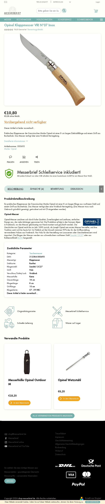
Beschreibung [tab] (15, 189)
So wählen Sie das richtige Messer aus (21, 468)
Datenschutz (60, 454)
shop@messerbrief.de (17, 434)
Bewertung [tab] (57, 189)
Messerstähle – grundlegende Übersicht (21, 472)
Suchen (64, 10)
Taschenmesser (35, 253)
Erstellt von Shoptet (93, 498)
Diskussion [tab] (77, 189)
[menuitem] (8, 19)
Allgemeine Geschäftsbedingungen (69, 444)
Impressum (58, 2)
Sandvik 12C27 (76, 235)
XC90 (20, 238)
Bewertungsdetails (35, 29)
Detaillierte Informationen (14, 141)
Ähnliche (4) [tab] (37, 189)
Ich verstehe (93, 502)
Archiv (10, 481)
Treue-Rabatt (42, 2)
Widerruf (59, 451)
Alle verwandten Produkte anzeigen (52, 416)
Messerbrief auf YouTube (18, 446)
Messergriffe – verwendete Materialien (20, 476)
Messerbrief (13, 438)
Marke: (10, 149)
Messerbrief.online (16, 442)
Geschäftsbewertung (64, 440)
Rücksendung (60, 447)
